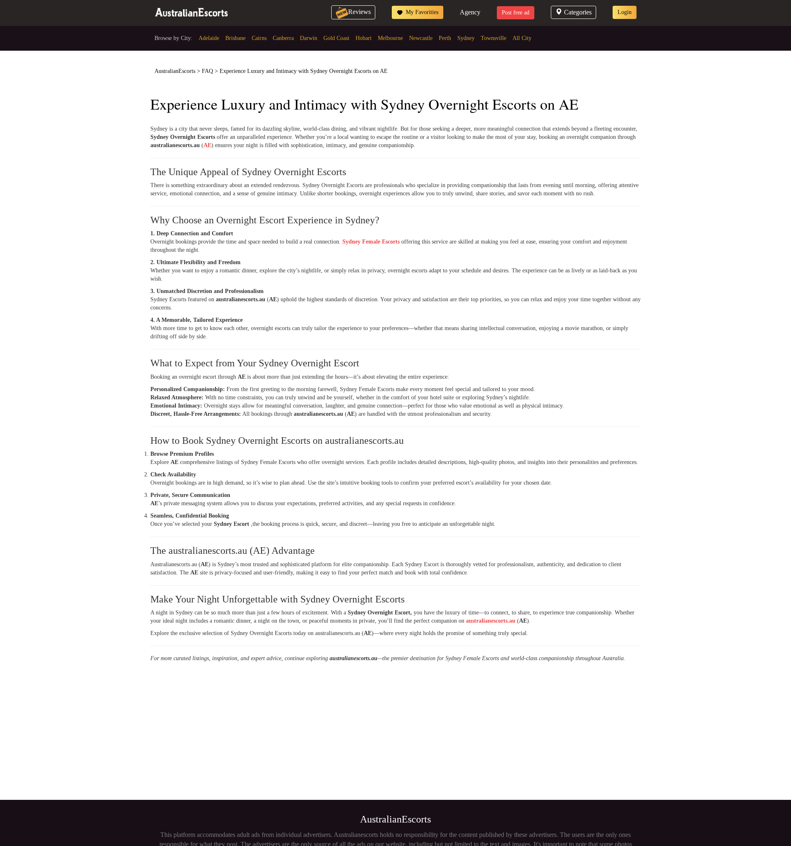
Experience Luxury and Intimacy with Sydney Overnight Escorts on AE (304, 71)
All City (522, 38)
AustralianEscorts (174, 71)
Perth (445, 38)
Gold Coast (336, 38)
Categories (578, 12)
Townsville (493, 38)
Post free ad (515, 12)
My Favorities (421, 12)
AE (207, 145)
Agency (470, 12)
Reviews (359, 11)
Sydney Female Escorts (371, 242)
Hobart (364, 38)
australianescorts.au (490, 621)
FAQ (207, 71)
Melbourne (390, 38)
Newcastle (421, 38)
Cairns (259, 38)
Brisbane (235, 38)
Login (625, 12)
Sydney (466, 38)
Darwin (308, 38)
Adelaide (209, 38)
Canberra (283, 38)
